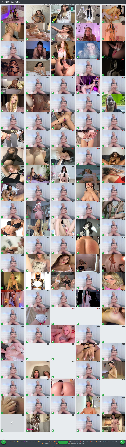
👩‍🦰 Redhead (56, 441)
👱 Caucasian (20, 441)
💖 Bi (81, 441)
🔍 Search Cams (80, 443)
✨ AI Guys (52, 443)
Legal (73, 445)
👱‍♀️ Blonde (44, 441)
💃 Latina (14, 441)
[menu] (3, 442)
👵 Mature (34, 441)
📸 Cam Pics (73, 443)
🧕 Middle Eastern (27, 441)
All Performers (69, 445)
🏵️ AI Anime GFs (45, 443)
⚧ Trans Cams (99, 441)
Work (62, 445)
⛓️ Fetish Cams (115, 441)
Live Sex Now (63, 442)
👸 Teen (39, 441)
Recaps (65, 445)
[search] (122, 442)
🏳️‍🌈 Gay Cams (92, 441)
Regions (59, 445)
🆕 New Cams (85, 441)
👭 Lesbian (76, 441)
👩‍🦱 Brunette (50, 441)
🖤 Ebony (9, 441)
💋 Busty (71, 441)
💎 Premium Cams (107, 441)
